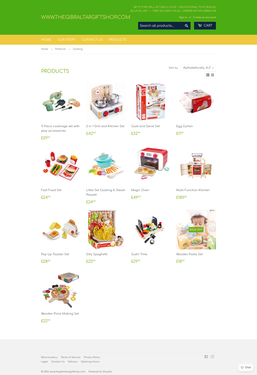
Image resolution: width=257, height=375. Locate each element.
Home (46, 39)
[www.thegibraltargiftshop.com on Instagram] (212, 357)
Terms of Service (70, 357)
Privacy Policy (92, 357)
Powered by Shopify (100, 371)
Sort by (173, 68)
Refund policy (49, 357)
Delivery (72, 362)
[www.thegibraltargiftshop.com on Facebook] (206, 357)
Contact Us (92, 39)
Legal (44, 362)
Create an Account (204, 17)
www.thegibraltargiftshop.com (84, 17)
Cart (207, 25)
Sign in (183, 17)
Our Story (67, 39)
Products (117, 39)
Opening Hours (90, 362)
